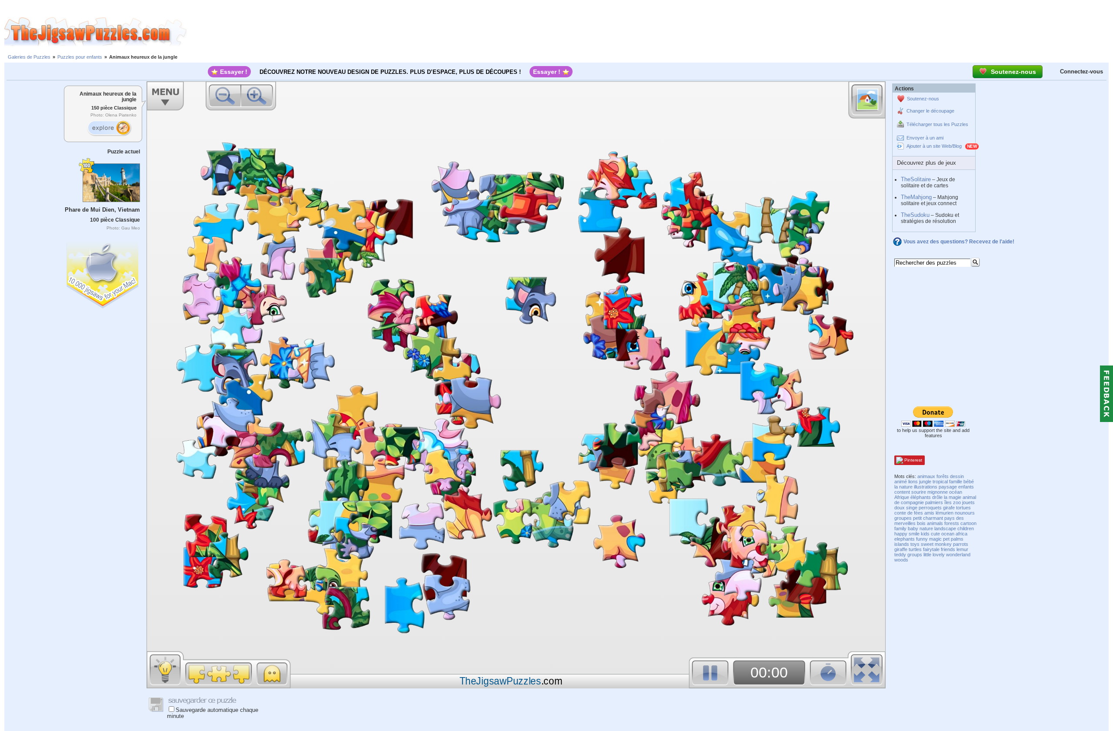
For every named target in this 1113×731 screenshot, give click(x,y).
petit (917, 518)
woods (901, 559)
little (927, 554)
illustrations (925, 486)
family (900, 528)
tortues (963, 507)
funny (922, 539)
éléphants (920, 497)
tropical (940, 481)
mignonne (937, 492)
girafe (949, 507)
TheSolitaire (916, 179)
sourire (918, 492)
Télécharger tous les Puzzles (937, 124)
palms (957, 539)
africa (961, 533)
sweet (927, 544)
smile (914, 533)
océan (955, 492)
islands (901, 544)
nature (926, 528)
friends (948, 549)
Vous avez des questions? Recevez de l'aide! (958, 242)
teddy (900, 554)
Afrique (901, 497)
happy (900, 533)
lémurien (944, 512)
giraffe (900, 549)
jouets (968, 502)
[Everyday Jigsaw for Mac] (103, 273)
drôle (937, 497)
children (965, 528)
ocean (947, 533)
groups (914, 554)
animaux (926, 476)
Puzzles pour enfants (79, 57)
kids (925, 533)
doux (899, 507)
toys (915, 544)
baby (913, 528)
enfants (966, 486)
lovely (939, 554)
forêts (942, 476)
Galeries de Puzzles (29, 57)
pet (946, 539)
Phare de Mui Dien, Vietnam (102, 209)
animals (935, 523)
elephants (904, 539)
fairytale (931, 549)
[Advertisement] (650, 31)
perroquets (930, 507)
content (902, 492)
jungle (925, 481)
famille (955, 481)
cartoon (968, 523)
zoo (957, 502)
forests (951, 523)
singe (911, 507)
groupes (903, 518)
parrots (960, 544)
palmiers (934, 502)
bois (921, 523)
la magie (952, 497)
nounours (965, 512)
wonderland (958, 554)
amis (929, 512)
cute (935, 533)
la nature (903, 486)
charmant (933, 518)
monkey (943, 544)
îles (948, 502)
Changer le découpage (930, 110)
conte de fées (908, 512)
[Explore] (109, 128)
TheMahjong (916, 197)
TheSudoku (915, 215)
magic (935, 539)
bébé (968, 481)
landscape (945, 528)
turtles (915, 549)
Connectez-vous (1081, 71)
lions (913, 481)
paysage (948, 486)
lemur (962, 549)
